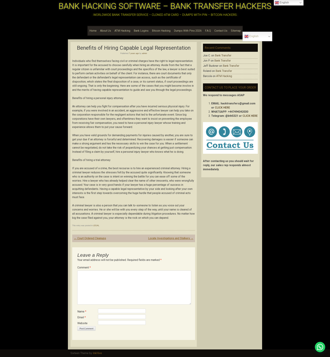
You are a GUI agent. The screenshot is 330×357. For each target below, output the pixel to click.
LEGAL (96, 225)
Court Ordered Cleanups (90, 238)
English (253, 36)
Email (81, 317)
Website (82, 323)
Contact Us (220, 30)
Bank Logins (141, 30)
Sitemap (236, 30)
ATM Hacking (122, 30)
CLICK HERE (222, 107)
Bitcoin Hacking (161, 30)
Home (93, 30)
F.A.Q (208, 30)
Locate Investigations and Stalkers (170, 238)
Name (81, 311)
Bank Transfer (223, 55)
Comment (84, 267)
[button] (320, 347)
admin (144, 53)
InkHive (97, 353)
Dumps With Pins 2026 (188, 30)
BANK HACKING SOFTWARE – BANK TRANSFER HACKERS (165, 6)
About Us (105, 30)
